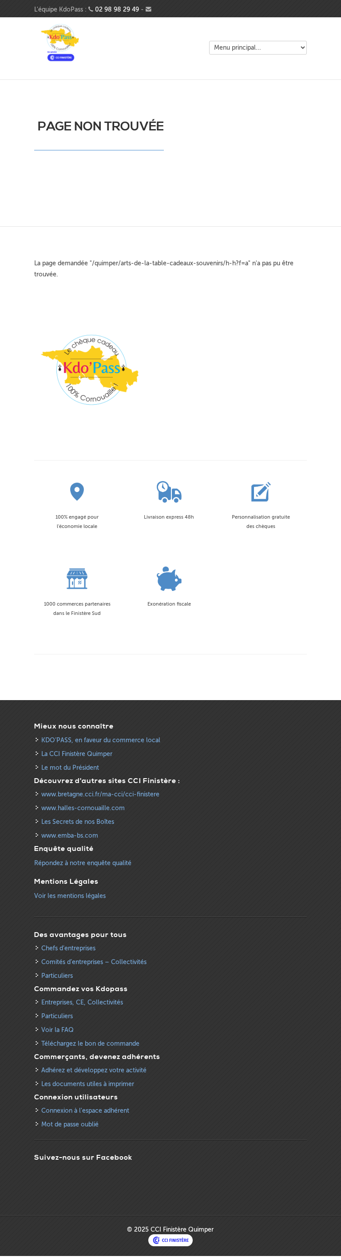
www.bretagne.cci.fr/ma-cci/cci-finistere (100, 794)
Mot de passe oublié (70, 1124)
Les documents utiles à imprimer (87, 1084)
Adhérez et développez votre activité (94, 1070)
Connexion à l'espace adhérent (85, 1110)
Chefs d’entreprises (68, 948)
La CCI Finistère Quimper (76, 754)
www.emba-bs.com (69, 835)
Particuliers (57, 976)
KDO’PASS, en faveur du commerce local (100, 740)
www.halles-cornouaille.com (83, 808)
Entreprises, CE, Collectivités (82, 1002)
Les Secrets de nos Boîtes (77, 822)
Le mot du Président (70, 767)
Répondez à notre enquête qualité (82, 863)
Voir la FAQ (57, 1030)
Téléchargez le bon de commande (90, 1043)
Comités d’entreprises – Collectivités (94, 962)
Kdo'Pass (60, 43)
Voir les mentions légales (70, 896)
